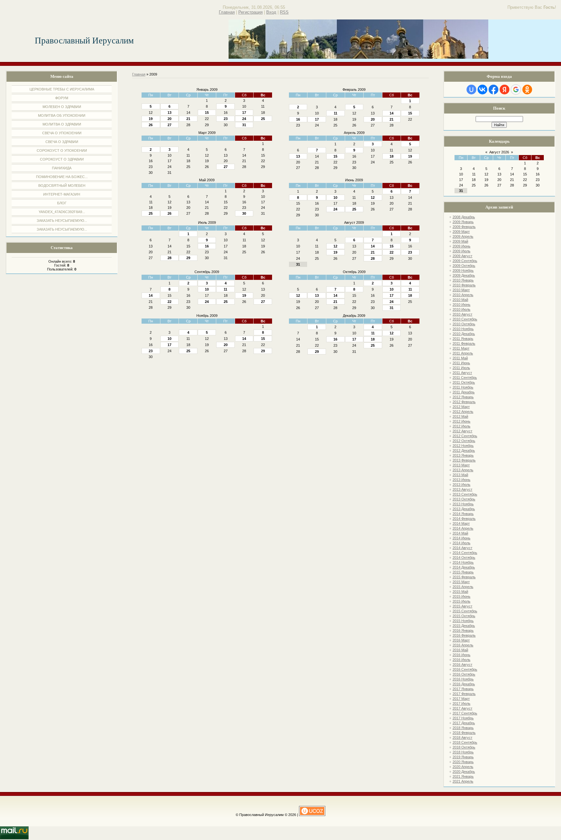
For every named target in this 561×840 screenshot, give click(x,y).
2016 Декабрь (464, 684)
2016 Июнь (461, 655)
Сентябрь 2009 (206, 272)
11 (335, 113)
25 (263, 119)
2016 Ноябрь (463, 679)
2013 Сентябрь (465, 494)
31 (244, 125)
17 (244, 112)
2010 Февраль (464, 285)
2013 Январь (463, 455)
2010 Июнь (461, 304)
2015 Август (462, 606)
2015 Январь (463, 572)
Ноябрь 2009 (207, 316)
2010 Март (461, 290)
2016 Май (460, 650)
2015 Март (461, 582)
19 (151, 119)
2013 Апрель (463, 470)
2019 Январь (463, 757)
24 (244, 119)
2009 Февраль (464, 227)
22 (391, 252)
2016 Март (461, 640)
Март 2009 (207, 133)
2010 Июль (461, 309)
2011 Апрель (463, 353)
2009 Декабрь (464, 275)
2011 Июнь (461, 363)
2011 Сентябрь (465, 377)
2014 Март (461, 523)
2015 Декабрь (464, 626)
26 (151, 125)
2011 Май (460, 358)
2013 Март (461, 465)
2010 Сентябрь (465, 319)
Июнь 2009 (354, 180)
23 (226, 119)
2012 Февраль (464, 402)
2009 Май (460, 241)
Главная (227, 12)
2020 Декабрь (464, 772)
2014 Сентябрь (465, 553)
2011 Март (461, 348)
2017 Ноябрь (463, 718)
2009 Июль (461, 251)
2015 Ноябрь (463, 621)
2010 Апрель (463, 295)
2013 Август (462, 489)
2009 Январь (463, 222)
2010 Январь (463, 280)
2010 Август (462, 314)
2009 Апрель (463, 236)
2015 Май (460, 592)
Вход (271, 12)
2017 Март (461, 699)
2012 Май (460, 416)
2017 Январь (463, 689)
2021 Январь (463, 776)
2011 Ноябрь (463, 387)
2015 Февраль (464, 577)
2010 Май (460, 300)
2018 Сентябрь (465, 742)
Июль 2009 (207, 222)
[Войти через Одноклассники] (527, 89)
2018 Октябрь (464, 747)
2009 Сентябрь (465, 261)
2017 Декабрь (464, 723)
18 (391, 156)
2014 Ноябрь (463, 562)
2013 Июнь (461, 480)
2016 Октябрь (464, 674)
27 (169, 125)
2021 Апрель (463, 781)
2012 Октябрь (464, 441)
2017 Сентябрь (465, 713)
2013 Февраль (464, 460)
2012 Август (462, 431)
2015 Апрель (463, 587)
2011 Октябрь (464, 382)
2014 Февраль (464, 519)
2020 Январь (463, 762)
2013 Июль (461, 484)
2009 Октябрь (464, 266)
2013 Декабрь (464, 509)
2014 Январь (463, 514)
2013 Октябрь (464, 499)
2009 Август (462, 256)
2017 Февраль (464, 694)
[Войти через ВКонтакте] (482, 89)
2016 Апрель (463, 645)
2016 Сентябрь (465, 669)
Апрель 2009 (354, 133)
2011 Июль (461, 368)
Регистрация (250, 12)
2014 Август (462, 548)
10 (335, 197)
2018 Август (462, 737)
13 (169, 112)
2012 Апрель (463, 412)
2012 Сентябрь (465, 436)
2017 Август (462, 708)
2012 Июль (461, 426)
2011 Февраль (464, 343)
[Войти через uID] (471, 89)
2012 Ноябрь (463, 446)
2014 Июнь (461, 538)
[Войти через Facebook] (493, 89)
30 (244, 213)
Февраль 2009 (354, 89)
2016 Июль (461, 660)
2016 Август (462, 664)
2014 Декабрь (464, 567)
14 (391, 113)
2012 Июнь (461, 421)
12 (373, 197)
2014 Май (460, 533)
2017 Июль (461, 703)
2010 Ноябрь (463, 329)
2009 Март (461, 232)
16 (298, 119)
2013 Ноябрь (463, 504)
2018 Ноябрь (463, 752)
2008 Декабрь (464, 217)
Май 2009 (207, 180)
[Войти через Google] (516, 89)
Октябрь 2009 (354, 272)
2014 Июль (461, 543)
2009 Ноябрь (463, 270)
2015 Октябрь (464, 616)
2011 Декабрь (464, 392)
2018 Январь (463, 728)
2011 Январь (463, 339)
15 (207, 112)
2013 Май (460, 475)
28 (169, 258)
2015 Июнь (461, 596)
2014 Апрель (463, 528)
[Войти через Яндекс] (504, 89)
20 (169, 119)
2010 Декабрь (464, 334)
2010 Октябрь (464, 324)
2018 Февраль (464, 733)
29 (188, 258)
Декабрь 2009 (354, 316)
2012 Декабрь (464, 450)
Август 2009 (354, 222)
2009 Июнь (461, 246)
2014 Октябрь (464, 557)
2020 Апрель (463, 767)
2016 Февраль (464, 635)
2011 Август (462, 373)
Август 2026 (499, 152)
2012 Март (461, 407)
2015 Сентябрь (465, 611)
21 (188, 119)
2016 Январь (463, 630)
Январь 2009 (207, 89)
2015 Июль (461, 601)
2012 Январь (463, 397)
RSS (284, 12)
